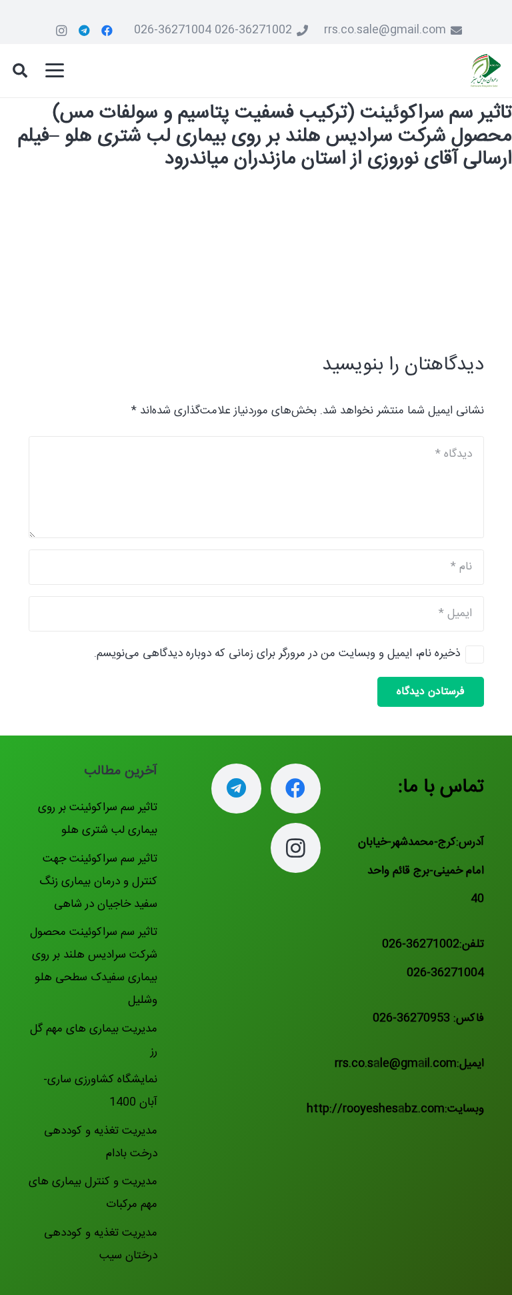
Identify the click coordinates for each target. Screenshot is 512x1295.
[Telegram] (84, 30)
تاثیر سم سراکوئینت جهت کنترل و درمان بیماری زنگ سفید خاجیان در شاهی (98, 882)
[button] (54, 70)
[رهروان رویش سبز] (486, 70)
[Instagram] (61, 30)
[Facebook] (106, 30)
